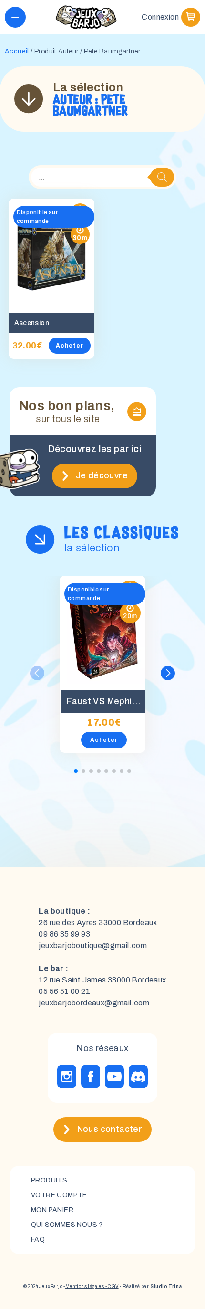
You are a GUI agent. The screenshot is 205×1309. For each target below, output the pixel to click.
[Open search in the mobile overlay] (102, 177)
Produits (49, 1180)
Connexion (160, 17)
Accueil (17, 51)
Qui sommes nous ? (67, 1224)
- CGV (111, 1286)
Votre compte (59, 1195)
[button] (168, 673)
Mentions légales (84, 1286)
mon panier (52, 1210)
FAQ (38, 1239)
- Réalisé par (150, 1286)
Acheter (69, 345)
